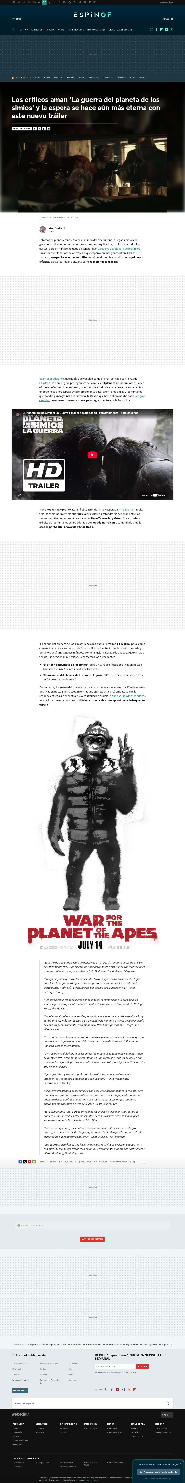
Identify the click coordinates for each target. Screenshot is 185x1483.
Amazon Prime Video (49, 1363)
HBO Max (71, 1374)
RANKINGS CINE (76, 29)
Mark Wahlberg (93, 77)
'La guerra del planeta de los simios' (119, 248)
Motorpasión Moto (114, 1432)
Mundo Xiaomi (18, 1444)
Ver (93, 1239)
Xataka (15, 1428)
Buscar (167, 1403)
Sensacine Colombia (68, 1466)
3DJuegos (40, 1428)
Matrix (132, 77)
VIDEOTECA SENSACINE (120, 29)
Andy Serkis (86, 1161)
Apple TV (16, 1374)
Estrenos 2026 (76, 1344)
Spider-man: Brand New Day (50, 1381)
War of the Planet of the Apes (125, 1161)
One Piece (58, 77)
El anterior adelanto (51, 378)
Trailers (52, 1161)
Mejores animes (132, 1344)
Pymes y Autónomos (163, 1432)
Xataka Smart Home (20, 1440)
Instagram (151, 29)
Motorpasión (112, 1428)
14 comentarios (23, 128)
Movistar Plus (18, 1369)
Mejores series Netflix (114, 1344)
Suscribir (142, 1366)
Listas (70, 1369)
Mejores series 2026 (37, 1344)
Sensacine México (66, 1462)
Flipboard (161, 29)
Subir (165, 1415)
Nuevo (165, 19)
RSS (129, 1389)
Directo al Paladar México (91, 1463)
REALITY (50, 29)
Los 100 (142, 77)
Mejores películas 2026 (58, 1344)
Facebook (156, 29)
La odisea (36, 77)
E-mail (48, 128)
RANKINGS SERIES (96, 29)
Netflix (43, 1369)
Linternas (72, 1380)
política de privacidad (127, 1372)
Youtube (166, 29)
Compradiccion (137, 1436)
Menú (19, 19)
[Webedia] (20, 1414)
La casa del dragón (20, 1380)
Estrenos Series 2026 (94, 1344)
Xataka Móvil (17, 1432)
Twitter (171, 29)
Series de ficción (19, 1363)
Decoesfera (135, 1432)
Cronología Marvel (150, 1344)
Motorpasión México (115, 1462)
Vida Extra (40, 1432)
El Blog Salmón (161, 1428)
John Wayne (108, 77)
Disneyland (122, 77)
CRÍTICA (24, 29)
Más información (92, 1480)
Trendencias (135, 1428)
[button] (57, 228)
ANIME (61, 29)
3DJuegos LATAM (42, 1462)
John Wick (70, 77)
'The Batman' (126, 509)
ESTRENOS (36, 29)
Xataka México (18, 1462)
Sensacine (63, 1428)
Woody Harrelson (68, 1161)
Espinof (92, 15)
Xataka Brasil (17, 1466)
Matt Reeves (101, 1161)
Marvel (81, 77)
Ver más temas (20, 1390)
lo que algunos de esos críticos (127, 696)
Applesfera (16, 1436)
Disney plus (73, 1363)
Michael (47, 77)
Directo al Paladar (91, 1428)
